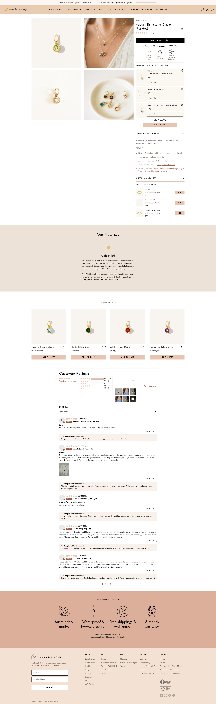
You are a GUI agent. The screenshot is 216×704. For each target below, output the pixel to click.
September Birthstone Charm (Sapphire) (162, 105)
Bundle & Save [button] (56, 9)
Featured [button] (88, 9)
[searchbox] (143, 380)
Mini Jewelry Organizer (72, 3)
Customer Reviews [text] (74, 374)
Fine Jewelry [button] (104, 9)
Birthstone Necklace (159, 171)
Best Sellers (74, 9)
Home (138, 21)
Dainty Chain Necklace (155, 89)
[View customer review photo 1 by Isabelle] (64, 469)
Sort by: (63, 407)
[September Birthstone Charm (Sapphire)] (182, 105)
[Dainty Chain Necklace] (182, 89)
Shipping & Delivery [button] (146, 178)
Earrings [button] (146, 9)
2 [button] (105, 584)
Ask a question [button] (150, 386)
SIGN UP (49, 687)
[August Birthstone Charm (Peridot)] (182, 70)
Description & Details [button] (147, 134)
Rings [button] (134, 9)
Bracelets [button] (160, 9)
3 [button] (107, 584)
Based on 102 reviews (67, 381)
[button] (203, 9)
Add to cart (160, 40)
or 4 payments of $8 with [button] (156, 46)
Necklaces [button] (121, 9)
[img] (72, 419)
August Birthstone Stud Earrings (165, 169)
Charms (144, 21)
